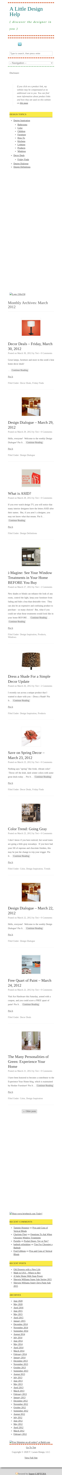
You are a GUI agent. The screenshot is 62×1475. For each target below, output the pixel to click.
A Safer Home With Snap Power (28, 1276)
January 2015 (19, 1321)
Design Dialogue (21, 163)
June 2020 (18, 1301)
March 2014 (19, 1351)
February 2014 (20, 1354)
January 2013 (19, 1397)
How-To (21, 138)
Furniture (21, 134)
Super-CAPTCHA (37, 1474)
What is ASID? (19, 493)
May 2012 (18, 1424)
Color (20, 128)
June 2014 (18, 1341)
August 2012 (19, 1414)
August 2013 (19, 1374)
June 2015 (18, 1311)
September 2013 (21, 1371)
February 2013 (20, 1394)
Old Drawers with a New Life (27, 1269)
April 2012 (18, 1427)
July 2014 (18, 1337)
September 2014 (21, 1331)
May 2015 (18, 1314)
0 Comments (46, 353)
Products (21, 148)
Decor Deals (19, 155)
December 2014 (21, 1324)
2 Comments (46, 587)
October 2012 (20, 1407)
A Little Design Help (26, 11)
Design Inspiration (22, 120)
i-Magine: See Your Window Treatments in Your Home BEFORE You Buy (30, 578)
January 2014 (19, 1357)
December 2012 (21, 1401)
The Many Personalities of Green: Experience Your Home (28, 1062)
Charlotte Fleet (20, 1234)
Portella (17, 1241)
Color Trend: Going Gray (27, 829)
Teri (37, 353)
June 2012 (18, 1421)
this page (24, 103)
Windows (21, 151)
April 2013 (18, 1387)
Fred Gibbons (20, 1251)
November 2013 (21, 1364)
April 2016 (18, 1307)
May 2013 (18, 1384)
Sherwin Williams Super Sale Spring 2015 (33, 1279)
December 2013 (21, 1361)
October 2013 (20, 1367)
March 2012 (19, 1431)
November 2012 (21, 1404)
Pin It (10, 377)
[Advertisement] (22, 180)
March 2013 (19, 1391)
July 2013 (18, 1377)
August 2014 (19, 1334)
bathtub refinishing (22, 1244)
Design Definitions (22, 167)
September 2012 (21, 1411)
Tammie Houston (21, 1228)
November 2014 (21, 1327)
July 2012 (18, 1417)
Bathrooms (22, 124)
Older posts (29, 1111)
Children (21, 131)
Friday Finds (23, 159)
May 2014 (18, 1344)
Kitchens (21, 141)
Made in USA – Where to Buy (27, 1273)
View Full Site (31, 1458)
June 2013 (18, 1381)
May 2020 (18, 1304)
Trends (47, 869)
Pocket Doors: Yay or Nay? (36, 1241)
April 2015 (18, 1317)
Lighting (21, 144)
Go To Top (31, 1447)
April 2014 (18, 1347)
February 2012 (20, 1434)
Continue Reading (20, 370)
